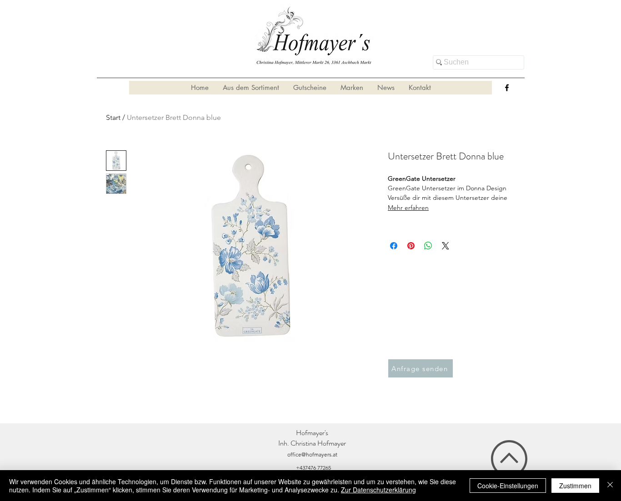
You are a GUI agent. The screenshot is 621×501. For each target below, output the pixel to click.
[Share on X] (445, 245)
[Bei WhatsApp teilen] (428, 245)
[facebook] (506, 87)
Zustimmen (575, 485)
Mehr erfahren (408, 207)
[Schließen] (610, 485)
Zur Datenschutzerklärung (378, 489)
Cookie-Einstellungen (507, 485)
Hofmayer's (312, 432)
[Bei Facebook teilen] (393, 245)
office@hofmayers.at (312, 454)
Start (113, 117)
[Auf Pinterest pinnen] (411, 245)
